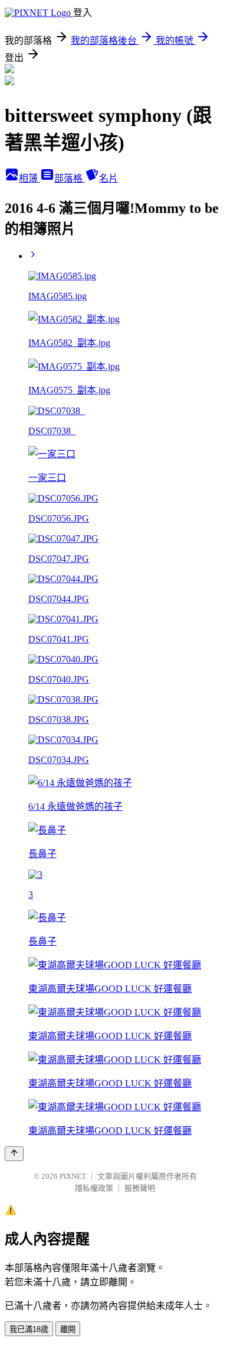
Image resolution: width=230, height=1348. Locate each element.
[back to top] (14, 1153)
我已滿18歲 (28, 1329)
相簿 (29, 178)
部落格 (69, 178)
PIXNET (73, 1176)
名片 (108, 178)
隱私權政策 (94, 1188)
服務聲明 (139, 1188)
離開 (67, 1329)
